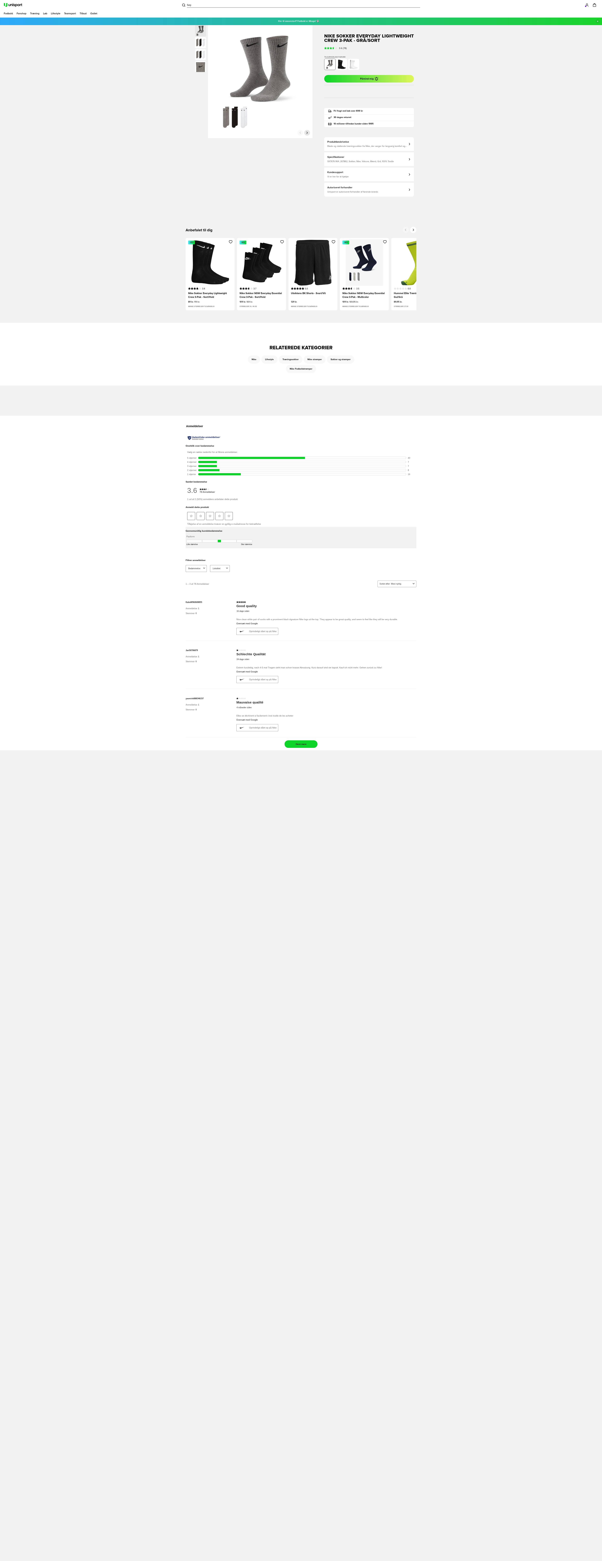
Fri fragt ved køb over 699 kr (348, 111)
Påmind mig (367, 79)
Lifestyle (269, 359)
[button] (200, 42)
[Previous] (406, 230)
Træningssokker (291, 359)
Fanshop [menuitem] (21, 13)
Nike (254, 359)
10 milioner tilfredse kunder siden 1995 (354, 124)
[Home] (13, 5)
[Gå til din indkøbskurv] (594, 5)
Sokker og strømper (341, 359)
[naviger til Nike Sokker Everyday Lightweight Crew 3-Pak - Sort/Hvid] (341, 64)
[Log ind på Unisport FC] (587, 5)
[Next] (413, 230)
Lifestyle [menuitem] (55, 13)
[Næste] (307, 133)
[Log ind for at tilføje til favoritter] (230, 241)
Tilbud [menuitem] (83, 13)
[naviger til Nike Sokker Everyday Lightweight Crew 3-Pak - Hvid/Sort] (353, 64)
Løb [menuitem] (45, 13)
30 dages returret (342, 117)
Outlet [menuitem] (93, 13)
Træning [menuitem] (34, 13)
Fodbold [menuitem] (8, 13)
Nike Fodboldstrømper (301, 369)
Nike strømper (314, 359)
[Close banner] (597, 21)
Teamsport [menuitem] (70, 13)
